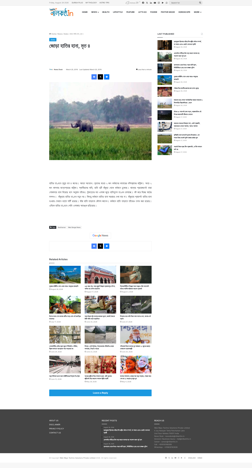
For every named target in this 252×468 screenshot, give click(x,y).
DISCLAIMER (54, 425)
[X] (100, 77)
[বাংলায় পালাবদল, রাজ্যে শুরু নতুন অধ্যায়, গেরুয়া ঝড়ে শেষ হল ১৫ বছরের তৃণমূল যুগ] (136, 364)
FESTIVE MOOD (168, 12)
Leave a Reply (100, 393)
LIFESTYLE (118, 12)
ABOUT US (53, 420)
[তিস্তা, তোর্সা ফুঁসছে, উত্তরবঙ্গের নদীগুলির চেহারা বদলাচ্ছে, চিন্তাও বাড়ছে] (100, 334)
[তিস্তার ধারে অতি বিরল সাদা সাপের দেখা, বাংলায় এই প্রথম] (136, 304)
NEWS (94, 12)
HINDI (200, 458)
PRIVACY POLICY (56, 429)
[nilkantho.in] (61, 12)
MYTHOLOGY (91, 3)
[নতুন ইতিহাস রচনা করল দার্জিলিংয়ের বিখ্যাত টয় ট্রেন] (65, 364)
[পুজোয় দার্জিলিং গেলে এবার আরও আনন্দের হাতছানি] (65, 275)
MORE (197, 12)
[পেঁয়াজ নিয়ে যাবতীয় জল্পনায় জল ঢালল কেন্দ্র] (165, 92)
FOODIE (153, 12)
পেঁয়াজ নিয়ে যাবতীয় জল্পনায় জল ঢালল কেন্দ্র (186, 88)
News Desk (58, 69)
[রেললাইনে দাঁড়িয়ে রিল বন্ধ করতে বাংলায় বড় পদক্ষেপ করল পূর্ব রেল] (165, 57)
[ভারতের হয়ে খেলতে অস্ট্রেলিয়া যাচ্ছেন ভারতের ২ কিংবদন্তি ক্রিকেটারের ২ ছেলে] (165, 103)
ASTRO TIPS (104, 3)
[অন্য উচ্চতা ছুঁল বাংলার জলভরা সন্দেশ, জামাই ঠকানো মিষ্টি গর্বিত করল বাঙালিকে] (100, 304)
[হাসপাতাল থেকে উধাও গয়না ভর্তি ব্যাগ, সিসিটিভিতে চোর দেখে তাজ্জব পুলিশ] (165, 68)
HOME (85, 12)
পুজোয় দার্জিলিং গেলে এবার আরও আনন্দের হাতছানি (63, 286)
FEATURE (130, 12)
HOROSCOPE (184, 12)
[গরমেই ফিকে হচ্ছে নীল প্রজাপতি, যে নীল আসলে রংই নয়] (165, 150)
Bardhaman (62, 227)
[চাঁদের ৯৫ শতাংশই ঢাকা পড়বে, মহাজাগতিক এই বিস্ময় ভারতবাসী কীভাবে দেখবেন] (165, 115)
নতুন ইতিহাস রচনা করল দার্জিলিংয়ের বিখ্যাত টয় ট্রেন (64, 376)
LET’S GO (142, 12)
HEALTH (105, 12)
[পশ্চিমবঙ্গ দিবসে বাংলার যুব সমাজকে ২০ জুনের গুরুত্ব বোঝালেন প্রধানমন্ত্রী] (136, 334)
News (60, 34)
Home (53, 34)
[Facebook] (94, 77)
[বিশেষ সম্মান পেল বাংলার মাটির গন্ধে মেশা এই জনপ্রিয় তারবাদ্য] (65, 304)
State (66, 34)
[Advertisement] (126, 22)
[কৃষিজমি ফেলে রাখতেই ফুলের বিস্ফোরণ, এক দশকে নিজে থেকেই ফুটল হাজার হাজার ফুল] (165, 138)
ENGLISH (192, 458)
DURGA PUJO (77, 3)
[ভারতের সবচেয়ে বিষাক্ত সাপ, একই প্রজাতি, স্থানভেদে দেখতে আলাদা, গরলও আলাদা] (165, 127)
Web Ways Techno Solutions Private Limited (77, 458)
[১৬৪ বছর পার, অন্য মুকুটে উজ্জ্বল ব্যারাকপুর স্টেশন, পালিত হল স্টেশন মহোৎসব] (100, 275)
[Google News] (100, 236)
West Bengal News (74, 227)
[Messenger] (106, 77)
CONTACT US (55, 433)
